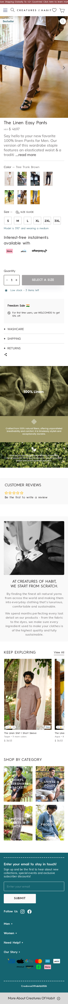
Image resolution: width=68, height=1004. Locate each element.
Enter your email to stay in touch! (30, 864)
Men (7, 924)
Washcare (15, 329)
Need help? (13, 942)
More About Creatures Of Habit (32, 998)
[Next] (63, 67)
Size (19, 212)
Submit (20, 898)
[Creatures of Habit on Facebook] (29, 911)
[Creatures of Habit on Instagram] (22, 911)
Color (21, 167)
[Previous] (5, 67)
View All (59, 652)
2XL (47, 221)
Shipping (14, 338)
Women (9, 933)
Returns (14, 348)
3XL (57, 221)
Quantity (9, 271)
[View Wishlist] (54, 10)
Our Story (11, 952)
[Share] (5, 355)
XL (37, 221)
